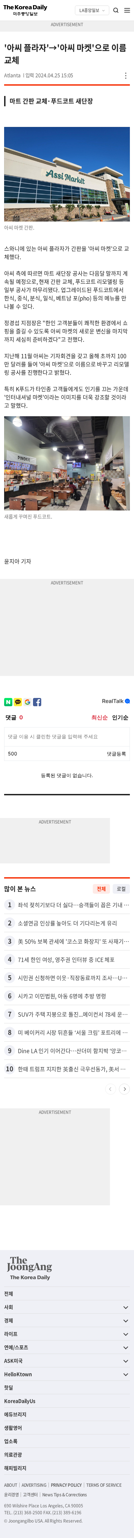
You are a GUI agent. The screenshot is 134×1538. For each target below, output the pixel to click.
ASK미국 (13, 1360)
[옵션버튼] (126, 76)
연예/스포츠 (16, 1347)
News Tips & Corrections (64, 1495)
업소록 (11, 1441)
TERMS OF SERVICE (104, 1485)
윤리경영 (11, 1495)
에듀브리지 (15, 1414)
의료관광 (13, 1454)
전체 (101, 888)
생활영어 (13, 1427)
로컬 (121, 888)
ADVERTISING (34, 1485)
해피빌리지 (15, 1467)
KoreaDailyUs (19, 1400)
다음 (124, 1089)
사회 (8, 1306)
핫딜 (8, 1387)
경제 (8, 1320)
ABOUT (10, 1485)
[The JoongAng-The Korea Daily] (29, 1268)
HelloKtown (18, 1373)
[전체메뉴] (127, 10)
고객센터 (30, 1495)
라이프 (11, 1333)
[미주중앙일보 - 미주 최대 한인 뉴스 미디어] (25, 10)
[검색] (116, 10)
